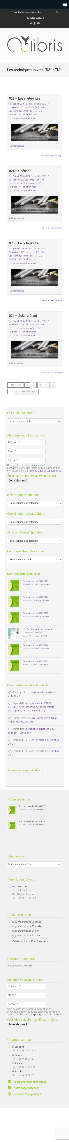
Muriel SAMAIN (43, 584)
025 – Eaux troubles (23, 243)
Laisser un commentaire (24, 118)
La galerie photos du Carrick (25, 931)
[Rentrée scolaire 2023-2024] (13, 649)
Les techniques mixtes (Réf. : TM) (25, 111)
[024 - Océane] (34, 205)
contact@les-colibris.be (27, 12)
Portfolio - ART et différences (22, 114)
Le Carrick (17, 1055)
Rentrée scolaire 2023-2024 (35, 645)
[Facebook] (34, 23)
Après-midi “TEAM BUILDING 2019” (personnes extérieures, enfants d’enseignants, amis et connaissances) (31, 707)
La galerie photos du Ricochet (26, 935)
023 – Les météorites (24, 98)
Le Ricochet (17, 1071)
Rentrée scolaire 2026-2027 (35, 581)
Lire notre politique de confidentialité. (43, 470)
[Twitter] (30, 23)
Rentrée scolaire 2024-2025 (35, 613)
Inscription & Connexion (21, 965)
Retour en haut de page (52, 156)
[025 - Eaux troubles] (34, 277)
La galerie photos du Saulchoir (26, 922)
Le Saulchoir (18, 1047)
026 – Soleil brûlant (23, 316)
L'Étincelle (17, 1063)
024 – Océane (19, 171)
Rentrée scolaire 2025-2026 (35, 597)
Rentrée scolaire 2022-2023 (35, 661)
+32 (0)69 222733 (34, 17)
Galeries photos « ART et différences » (30, 941)
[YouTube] (38, 23)
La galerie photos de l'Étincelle (26, 926)
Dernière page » (29, 391)
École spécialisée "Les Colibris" (34, 43)
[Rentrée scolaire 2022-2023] (13, 665)
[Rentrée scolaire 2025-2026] (13, 601)
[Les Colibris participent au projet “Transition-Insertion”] (13, 633)
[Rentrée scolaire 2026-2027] (13, 585)
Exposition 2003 (16, 107)
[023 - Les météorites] (34, 132)
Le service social (19, 886)
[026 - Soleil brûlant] (34, 349)
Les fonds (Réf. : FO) (35, 107)
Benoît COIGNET (21, 104)
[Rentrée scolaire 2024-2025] (13, 617)
